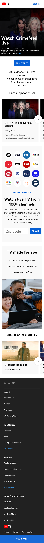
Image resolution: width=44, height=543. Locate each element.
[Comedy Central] (35, 164)
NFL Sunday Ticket (11, 416)
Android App (9, 410)
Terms (15, 532)
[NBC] (35, 155)
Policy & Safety (27, 532)
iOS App (7, 404)
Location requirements (12, 469)
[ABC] (8, 155)
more (19, 53)
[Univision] (35, 173)
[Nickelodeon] (26, 183)
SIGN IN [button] (36, 4)
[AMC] (17, 164)
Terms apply (22, 85)
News (6, 436)
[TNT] (35, 183)
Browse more (9, 449)
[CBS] (17, 155)
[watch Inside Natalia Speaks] (20, 109)
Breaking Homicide (16, 364)
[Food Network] (8, 173)
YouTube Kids (9, 520)
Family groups (9, 475)
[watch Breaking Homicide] (20, 351)
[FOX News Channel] (17, 173)
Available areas (10, 463)
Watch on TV (9, 398)
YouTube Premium (11, 508)
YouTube (7, 502)
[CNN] (26, 164)
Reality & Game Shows (12, 443)
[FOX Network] (26, 155)
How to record (9, 481)
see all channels (22, 192)
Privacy (7, 532)
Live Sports (8, 430)
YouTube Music (10, 514)
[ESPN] (8, 164)
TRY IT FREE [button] (22, 63)
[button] (38, 119)
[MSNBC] (8, 183)
